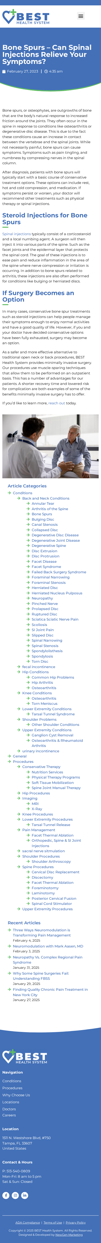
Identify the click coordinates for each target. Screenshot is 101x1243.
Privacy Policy (76, 1222)
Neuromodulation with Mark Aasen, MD (48, 946)
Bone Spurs (42, 514)
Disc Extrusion (44, 551)
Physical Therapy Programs (56, 777)
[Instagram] (15, 1195)
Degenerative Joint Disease (56, 540)
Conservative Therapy (41, 766)
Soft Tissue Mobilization (53, 782)
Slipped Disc (43, 635)
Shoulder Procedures (41, 856)
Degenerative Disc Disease (55, 535)
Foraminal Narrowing (51, 577)
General (20, 756)
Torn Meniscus (45, 703)
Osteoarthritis (44, 688)
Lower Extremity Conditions (47, 709)
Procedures (23, 761)
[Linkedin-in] (24, 1195)
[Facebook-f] (5, 1195)
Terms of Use (53, 1222)
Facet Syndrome (46, 566)
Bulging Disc (43, 519)
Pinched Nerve (45, 603)
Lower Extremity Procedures (47, 819)
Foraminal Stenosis (49, 582)
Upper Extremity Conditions (47, 730)
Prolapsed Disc (45, 609)
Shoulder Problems (39, 719)
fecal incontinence (38, 667)
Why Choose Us (16, 1095)
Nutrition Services (47, 772)
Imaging (29, 798)
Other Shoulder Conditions (55, 724)
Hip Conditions (35, 672)
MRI (35, 803)
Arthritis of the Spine (50, 509)
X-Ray (37, 809)
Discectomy (42, 877)
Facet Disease (44, 561)
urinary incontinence (40, 751)
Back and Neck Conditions (46, 498)
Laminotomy (43, 893)
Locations (10, 1102)
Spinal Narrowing (47, 640)
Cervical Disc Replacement (55, 872)
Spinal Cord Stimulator (52, 903)
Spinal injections (16, 234)
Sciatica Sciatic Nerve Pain (55, 619)
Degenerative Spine (49, 545)
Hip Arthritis (42, 682)
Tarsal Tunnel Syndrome (53, 714)
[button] (81, 16)
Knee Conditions (37, 693)
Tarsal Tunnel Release (51, 825)
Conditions (22, 493)
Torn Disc (40, 661)
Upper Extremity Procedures (47, 909)
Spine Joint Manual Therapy (56, 788)
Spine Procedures (38, 867)
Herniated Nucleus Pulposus (57, 593)
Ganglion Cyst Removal (52, 735)
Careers (9, 1115)
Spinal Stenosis (45, 645)
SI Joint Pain (43, 630)
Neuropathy (42, 598)
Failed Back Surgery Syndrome (59, 572)
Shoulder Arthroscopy (51, 861)
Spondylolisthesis (47, 651)
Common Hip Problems (53, 677)
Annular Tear (43, 503)
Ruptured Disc (44, 614)
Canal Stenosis (45, 524)
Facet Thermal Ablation (53, 835)
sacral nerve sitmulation (43, 851)
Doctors (9, 1109)
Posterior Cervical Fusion (54, 898)
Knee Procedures (37, 814)
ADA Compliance (28, 1222)
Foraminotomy (45, 888)
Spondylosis (42, 656)
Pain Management (38, 830)
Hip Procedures (36, 793)
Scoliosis (39, 624)
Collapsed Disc (45, 530)
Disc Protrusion (45, 556)
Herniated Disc (45, 587)
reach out (56, 403)
